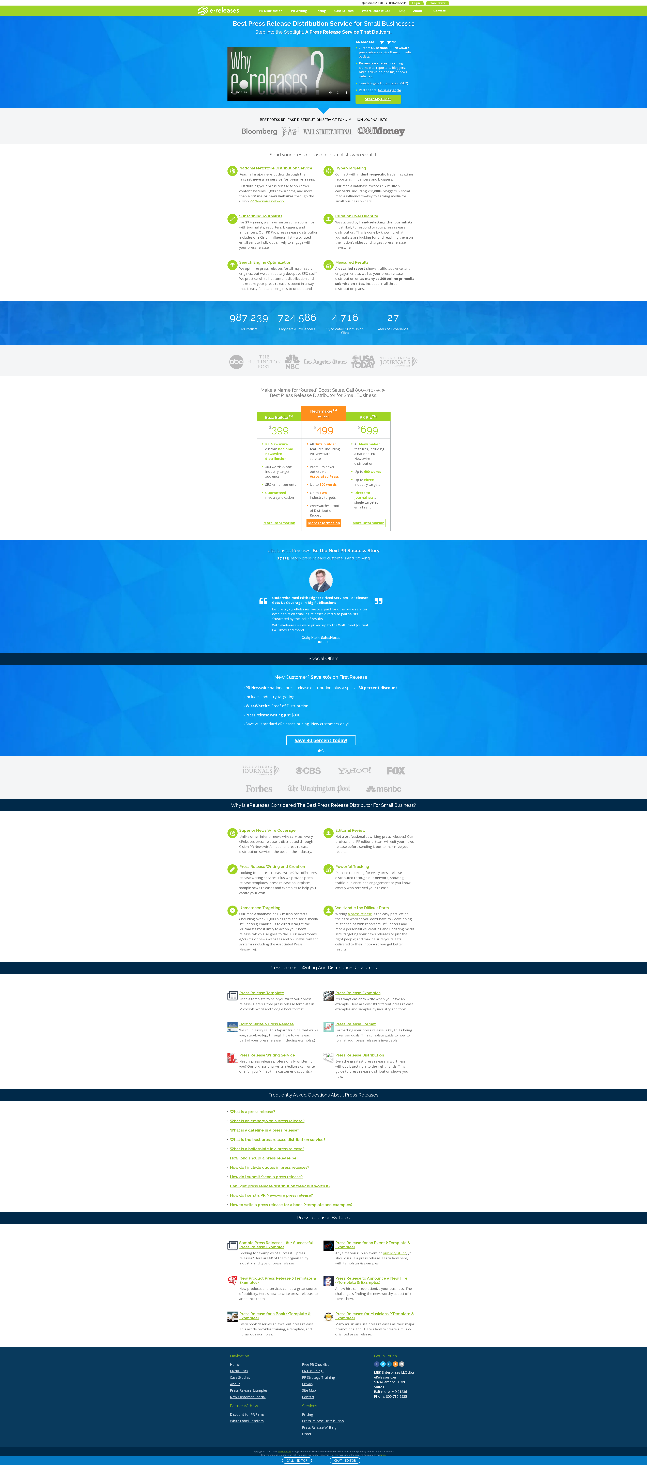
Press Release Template (261, 993)
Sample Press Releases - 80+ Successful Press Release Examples (276, 1244)
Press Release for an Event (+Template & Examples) (372, 1244)
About (418, 11)
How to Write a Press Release (266, 1024)
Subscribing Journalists (260, 216)
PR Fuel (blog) (313, 1371)
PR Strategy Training (318, 1377)
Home (235, 1364)
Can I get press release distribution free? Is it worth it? (280, 1186)
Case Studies (343, 11)
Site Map (309, 1390)
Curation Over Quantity (356, 216)
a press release (360, 914)
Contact (439, 11)
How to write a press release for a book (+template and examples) (291, 1204)
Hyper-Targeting (350, 168)
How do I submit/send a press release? (266, 1176)
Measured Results (351, 262)
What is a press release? (252, 1111)
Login (416, 3)
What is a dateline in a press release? (264, 1130)
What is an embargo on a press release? (267, 1121)
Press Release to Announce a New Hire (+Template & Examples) (371, 1280)
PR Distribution (270, 11)
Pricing (320, 11)
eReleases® (284, 1451)
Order (307, 1434)
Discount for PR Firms (247, 1414)
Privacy (307, 1384)
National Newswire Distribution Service (275, 168)
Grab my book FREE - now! (302, 740)
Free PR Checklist (315, 1364)
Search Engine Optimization (265, 262)
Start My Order (378, 99)
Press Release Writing (319, 1427)
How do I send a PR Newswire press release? (271, 1195)
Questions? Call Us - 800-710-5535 (384, 3)
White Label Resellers (247, 1421)
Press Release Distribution (359, 1055)
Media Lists (239, 1371)
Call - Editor (297, 1460)
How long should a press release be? (264, 1158)
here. (383, 1454)
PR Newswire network (267, 201)
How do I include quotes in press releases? (269, 1167)
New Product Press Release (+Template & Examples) (277, 1280)
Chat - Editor (345, 1460)
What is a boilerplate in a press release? (267, 1148)
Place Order (437, 3)
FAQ (402, 11)
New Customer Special (248, 1397)
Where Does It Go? (376, 11)
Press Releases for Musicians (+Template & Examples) (374, 1315)
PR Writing (299, 11)
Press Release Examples (357, 993)
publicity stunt (394, 1253)
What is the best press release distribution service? (277, 1139)
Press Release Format (355, 1024)
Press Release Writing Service (267, 1055)
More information (279, 523)
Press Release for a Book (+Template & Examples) (275, 1315)
